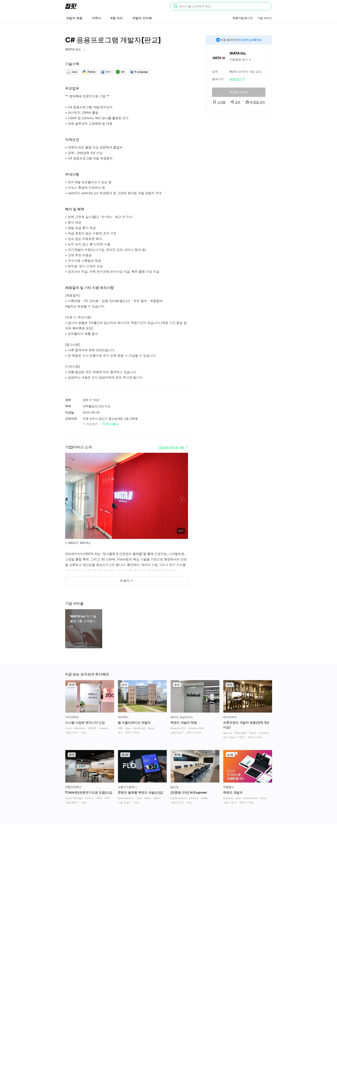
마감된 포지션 (239, 92)
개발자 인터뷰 (142, 18)
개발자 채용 (74, 18)
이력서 (96, 18)
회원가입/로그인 (243, 18)
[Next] (181, 500)
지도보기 (92, 424)
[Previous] (71, 500)
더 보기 (124, 580)
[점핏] (71, 6)
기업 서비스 (264, 18)
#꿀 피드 (117, 18)
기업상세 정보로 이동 (171, 447)
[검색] (175, 6)
